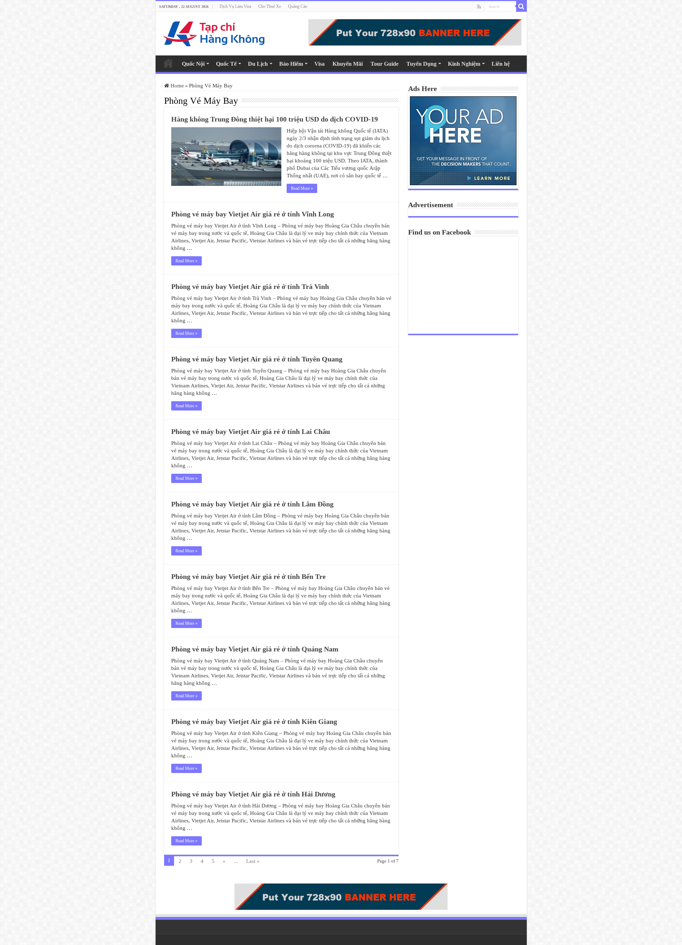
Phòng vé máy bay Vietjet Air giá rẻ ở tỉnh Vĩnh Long (252, 214)
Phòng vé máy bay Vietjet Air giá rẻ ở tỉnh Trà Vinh (250, 286)
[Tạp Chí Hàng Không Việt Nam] (214, 32)
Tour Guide (384, 64)
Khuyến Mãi (347, 64)
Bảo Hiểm (291, 64)
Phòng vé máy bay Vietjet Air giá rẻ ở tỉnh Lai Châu (250, 431)
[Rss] (479, 6)
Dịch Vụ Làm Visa (235, 6)
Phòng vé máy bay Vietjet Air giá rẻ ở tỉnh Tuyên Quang (256, 359)
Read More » (302, 188)
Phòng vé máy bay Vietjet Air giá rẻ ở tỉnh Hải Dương (253, 794)
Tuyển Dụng (421, 64)
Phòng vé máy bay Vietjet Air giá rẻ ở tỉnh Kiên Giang (254, 721)
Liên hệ (501, 64)
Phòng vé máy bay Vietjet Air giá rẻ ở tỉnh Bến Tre (248, 576)
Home (168, 62)
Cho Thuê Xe (269, 6)
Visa (319, 64)
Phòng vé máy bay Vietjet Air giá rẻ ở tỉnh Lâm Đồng (252, 504)
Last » (253, 861)
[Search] (521, 6)
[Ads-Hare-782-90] (414, 31)
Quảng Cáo (297, 6)
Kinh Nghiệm (464, 64)
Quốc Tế (226, 64)
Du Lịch (258, 64)
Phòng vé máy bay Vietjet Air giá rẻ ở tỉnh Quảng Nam (255, 649)
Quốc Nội (193, 64)
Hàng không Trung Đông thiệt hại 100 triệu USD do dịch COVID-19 (274, 119)
